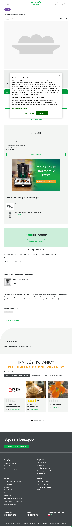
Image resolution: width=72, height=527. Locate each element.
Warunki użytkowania (29, 523)
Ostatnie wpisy (42, 474)
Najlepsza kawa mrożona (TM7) (32, 405)
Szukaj (39, 478)
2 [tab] (35, 420)
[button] (7, 3)
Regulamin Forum (10, 504)
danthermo (34, 409)
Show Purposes (29, 113)
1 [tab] (32, 420)
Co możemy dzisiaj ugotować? (13, 498)
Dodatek (8, 312)
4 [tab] (40, 420)
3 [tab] (37, 420)
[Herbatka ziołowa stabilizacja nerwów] (14, 389)
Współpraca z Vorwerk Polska (13, 501)
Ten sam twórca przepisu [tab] (39, 375)
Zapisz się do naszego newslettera (16, 446)
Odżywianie (8, 493)
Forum (6, 478)
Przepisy (7, 460)
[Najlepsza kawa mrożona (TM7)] (36, 389)
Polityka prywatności (42, 523)
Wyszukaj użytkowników (45, 487)
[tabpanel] (36, 401)
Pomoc (64, 523)
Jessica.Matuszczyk (15, 409)
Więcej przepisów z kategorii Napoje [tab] (17, 375)
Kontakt (19, 523)
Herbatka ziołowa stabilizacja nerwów (13, 405)
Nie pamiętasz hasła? (44, 471)
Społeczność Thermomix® (12, 481)
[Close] (60, 75)
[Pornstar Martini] (58, 389)
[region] (36, 95)
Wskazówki (7, 495)
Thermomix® (8, 484)
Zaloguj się (40, 465)
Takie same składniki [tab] (56, 375)
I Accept (42, 113)
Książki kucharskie (10, 490)
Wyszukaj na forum (43, 484)
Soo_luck (56, 407)
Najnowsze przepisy (10, 469)
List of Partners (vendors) (20, 108)
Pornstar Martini (55, 404)
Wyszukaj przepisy (10, 463)
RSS (38, 490)
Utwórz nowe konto (43, 468)
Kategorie (7, 466)
